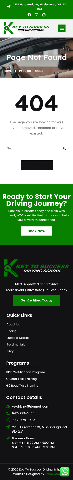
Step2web (52, 474)
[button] (62, 28)
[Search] (64, 148)
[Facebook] (29, 15)
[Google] (44, 15)
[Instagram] (36, 15)
